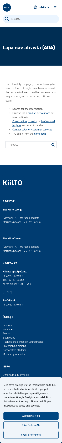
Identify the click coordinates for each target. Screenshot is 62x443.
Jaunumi (8, 325)
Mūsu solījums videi (14, 354)
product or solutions (39, 113)
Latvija (42, 7)
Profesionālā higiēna (14, 346)
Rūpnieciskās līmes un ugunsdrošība (23, 342)
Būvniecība (9, 337)
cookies (35, 405)
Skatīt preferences (31, 434)
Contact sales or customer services (32, 129)
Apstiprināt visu (31, 416)
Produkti (7, 333)
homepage (40, 133)
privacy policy (17, 405)
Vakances (8, 329)
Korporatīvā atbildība (15, 350)
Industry (32, 121)
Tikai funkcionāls (31, 425)
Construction (19, 121)
